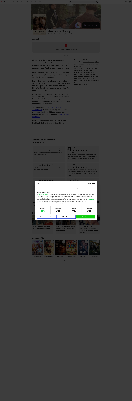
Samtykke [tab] (42, 188)
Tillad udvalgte (66, 216)
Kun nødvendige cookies (46, 216)
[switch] (58, 211)
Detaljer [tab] (58, 188)
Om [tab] (89, 188)
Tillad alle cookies (86, 216)
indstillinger (91, 199)
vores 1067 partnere (44, 194)
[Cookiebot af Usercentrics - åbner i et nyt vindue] (89, 183)
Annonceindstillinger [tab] (74, 188)
